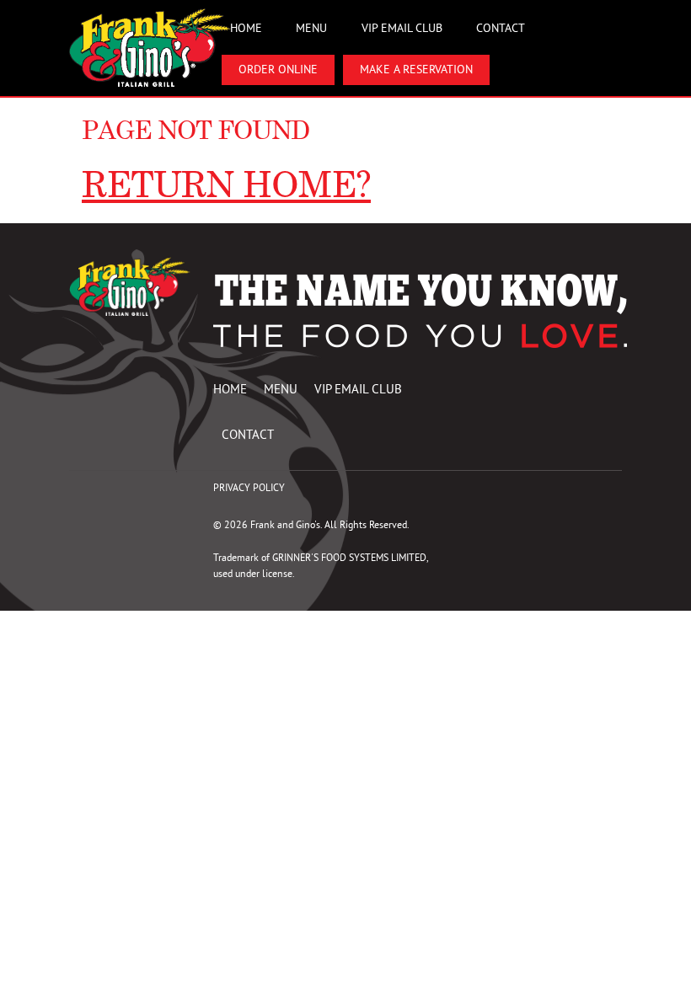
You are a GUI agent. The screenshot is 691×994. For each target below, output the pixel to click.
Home (246, 28)
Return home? (226, 184)
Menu (311, 28)
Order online (278, 69)
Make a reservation (416, 69)
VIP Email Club (402, 28)
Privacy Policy (249, 487)
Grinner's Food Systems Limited (349, 557)
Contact (500, 28)
